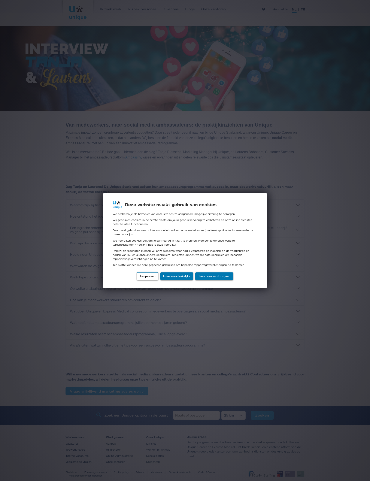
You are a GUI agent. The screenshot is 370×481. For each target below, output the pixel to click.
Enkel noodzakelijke (176, 276)
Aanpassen (147, 276)
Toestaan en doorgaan (214, 276)
